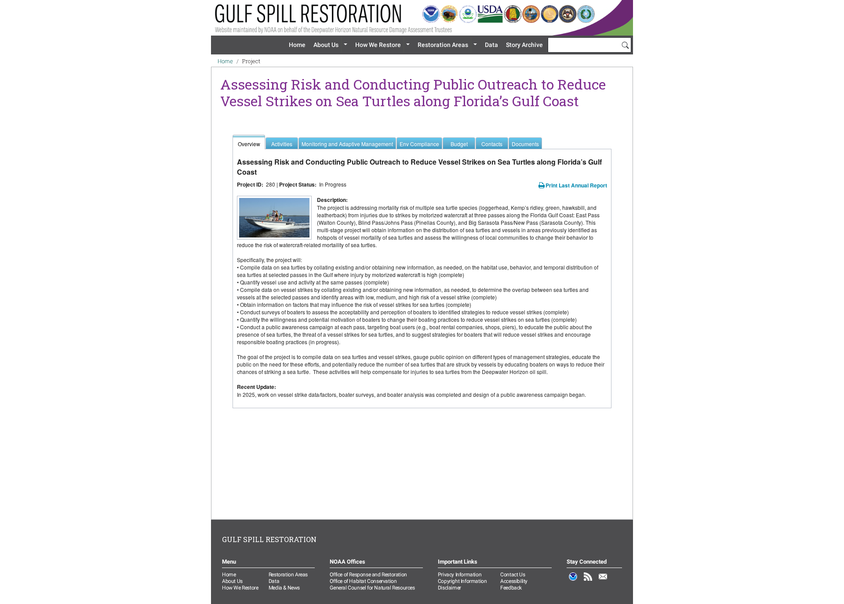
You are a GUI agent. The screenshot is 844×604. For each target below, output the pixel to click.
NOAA (573, 581)
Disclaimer (449, 588)
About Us (325, 44)
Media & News (284, 588)
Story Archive (524, 44)
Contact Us (512, 575)
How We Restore (378, 44)
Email (603, 581)
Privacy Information (459, 575)
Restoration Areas (443, 44)
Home (297, 44)
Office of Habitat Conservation (363, 581)
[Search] (625, 45)
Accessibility (514, 581)
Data (491, 44)
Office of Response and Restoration (368, 575)
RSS (588, 581)
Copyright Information (462, 581)
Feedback (511, 588)
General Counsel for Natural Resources (372, 588)
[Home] (422, 18)
